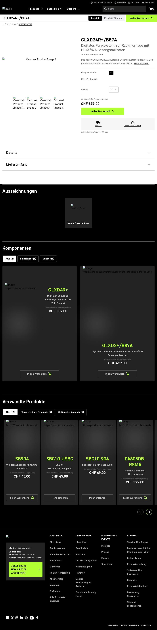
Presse (105, 552)
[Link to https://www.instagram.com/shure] (16, 617)
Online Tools (134, 558)
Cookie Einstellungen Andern (83, 582)
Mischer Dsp (56, 578)
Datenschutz (113, 625)
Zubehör (54, 585)
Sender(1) (48, 258)
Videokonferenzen (60, 554)
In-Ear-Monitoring (60, 572)
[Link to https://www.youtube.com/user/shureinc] (31, 618)
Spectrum (107, 564)
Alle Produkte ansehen (57, 599)
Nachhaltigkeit (84, 566)
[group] (19, 103)
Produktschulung (136, 564)
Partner (80, 572)
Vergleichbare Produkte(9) (36, 412)
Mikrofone (55, 542)
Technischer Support (132, 126)
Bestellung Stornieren (139, 594)
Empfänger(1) (28, 258)
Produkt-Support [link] (113, 18)
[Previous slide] (140, 512)
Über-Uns (81, 542)
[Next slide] (149, 512)
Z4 (111, 73)
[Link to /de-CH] (12, 9)
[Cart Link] (151, 9)
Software (55, 591)
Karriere (80, 554)
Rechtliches (146, 625)
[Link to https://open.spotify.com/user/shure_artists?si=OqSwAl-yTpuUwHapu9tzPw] (26, 618)
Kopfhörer (55, 560)
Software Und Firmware (134, 572)
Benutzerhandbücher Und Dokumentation (139, 550)
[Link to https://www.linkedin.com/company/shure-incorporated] (21, 617)
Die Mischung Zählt (86, 560)
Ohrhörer (55, 566)
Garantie (132, 580)
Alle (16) (10, 412)
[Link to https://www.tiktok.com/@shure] (36, 617)
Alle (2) (10, 258)
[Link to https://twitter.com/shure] (12, 617)
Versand (98, 126)
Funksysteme (57, 548)
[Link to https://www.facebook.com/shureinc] (7, 617)
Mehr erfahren (141, 63)
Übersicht (95, 18)
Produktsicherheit (137, 586)
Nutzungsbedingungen (130, 625)
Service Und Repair (137, 542)
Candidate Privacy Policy (86, 594)
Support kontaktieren (134, 604)
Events (105, 558)
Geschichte (82, 548)
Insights (105, 545)
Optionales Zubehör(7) (71, 412)
